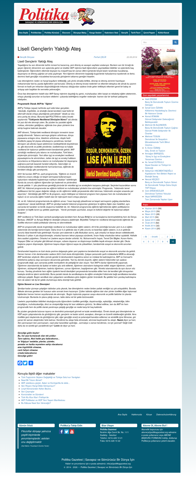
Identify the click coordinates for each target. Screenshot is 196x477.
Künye (149, 414)
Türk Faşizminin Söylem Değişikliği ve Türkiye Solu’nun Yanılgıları (50, 377)
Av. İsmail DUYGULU (154, 162)
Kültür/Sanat (163, 32)
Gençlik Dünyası (27, 57)
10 (173, 241)
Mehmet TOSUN (152, 136)
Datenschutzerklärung (166, 414)
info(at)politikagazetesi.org (119, 463)
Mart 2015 (149, 217)
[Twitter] (25, 361)
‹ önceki (154, 236)
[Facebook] (20, 361)
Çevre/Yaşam (149, 32)
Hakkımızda (136, 414)
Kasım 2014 (150, 228)
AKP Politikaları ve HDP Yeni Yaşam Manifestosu (43, 400)
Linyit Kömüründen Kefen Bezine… (37, 388)
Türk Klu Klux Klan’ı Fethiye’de (35, 397)
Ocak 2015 (150, 222)
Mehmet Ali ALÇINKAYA (155, 124)
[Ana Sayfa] (57, 17)
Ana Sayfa (23, 32)
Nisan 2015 (150, 214)
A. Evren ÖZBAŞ (152, 147)
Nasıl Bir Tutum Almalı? (31, 380)
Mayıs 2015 (150, 211)
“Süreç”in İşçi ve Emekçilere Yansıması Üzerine (157, 158)
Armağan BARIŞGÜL (154, 153)
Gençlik (124, 32)
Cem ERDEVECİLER (154, 190)
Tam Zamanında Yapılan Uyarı (158, 199)
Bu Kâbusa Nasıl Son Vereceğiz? (36, 403)
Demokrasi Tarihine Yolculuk (158, 193)
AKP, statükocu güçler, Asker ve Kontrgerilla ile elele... (45, 382)
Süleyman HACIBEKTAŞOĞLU (159, 170)
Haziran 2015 (151, 208)
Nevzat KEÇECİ (152, 179)
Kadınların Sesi (111, 32)
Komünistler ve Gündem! (32, 394)
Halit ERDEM (151, 99)
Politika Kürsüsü (51, 32)
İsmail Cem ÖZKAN (154, 107)
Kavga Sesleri (95, 32)
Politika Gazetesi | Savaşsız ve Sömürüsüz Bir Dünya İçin (106, 467)
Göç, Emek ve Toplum (155, 150)
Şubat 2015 (150, 219)
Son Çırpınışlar (27, 391)
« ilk (145, 236)
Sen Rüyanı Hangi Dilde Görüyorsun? (38, 385)
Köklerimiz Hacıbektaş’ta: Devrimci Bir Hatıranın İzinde (160, 112)
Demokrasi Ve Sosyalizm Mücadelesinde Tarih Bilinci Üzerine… (157, 142)
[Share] (31, 361)
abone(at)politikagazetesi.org (154, 432)
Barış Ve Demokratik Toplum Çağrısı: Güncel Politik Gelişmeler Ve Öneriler (161, 130)
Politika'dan (36, 32)
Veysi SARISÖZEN (153, 196)
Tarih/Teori (135, 32)
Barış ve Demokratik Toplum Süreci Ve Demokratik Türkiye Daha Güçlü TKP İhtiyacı (161, 185)
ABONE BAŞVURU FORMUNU (156, 436)
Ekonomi (66, 32)
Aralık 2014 (150, 225)
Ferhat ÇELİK (100, 57)
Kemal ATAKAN (152, 116)
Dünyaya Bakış (79, 32)
